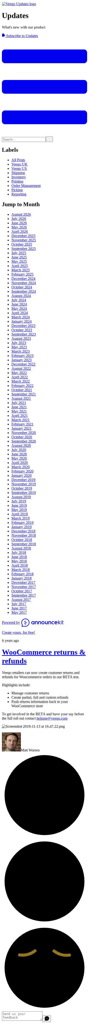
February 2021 (22, 424)
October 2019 (21, 488)
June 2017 (19, 608)
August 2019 (21, 497)
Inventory (18, 177)
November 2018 (23, 535)
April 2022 (19, 377)
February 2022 (22, 386)
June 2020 (19, 454)
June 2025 (19, 257)
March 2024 (20, 317)
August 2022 (21, 368)
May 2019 (19, 510)
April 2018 (19, 565)
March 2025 (20, 270)
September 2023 (23, 334)
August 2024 (21, 296)
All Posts (18, 160)
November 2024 (23, 283)
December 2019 (23, 480)
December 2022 (23, 364)
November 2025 (23, 240)
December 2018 (23, 531)
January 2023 (21, 360)
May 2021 (19, 411)
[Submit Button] (49, 139)
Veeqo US (19, 168)
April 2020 (19, 463)
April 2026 (19, 231)
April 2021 (19, 416)
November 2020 (23, 433)
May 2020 (19, 458)
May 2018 (19, 561)
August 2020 (21, 446)
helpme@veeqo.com (52, 718)
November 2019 (23, 484)
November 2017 (23, 587)
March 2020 (20, 467)
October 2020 (21, 437)
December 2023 (23, 326)
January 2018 (21, 578)
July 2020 (18, 450)
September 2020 (23, 441)
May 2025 (19, 261)
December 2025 (23, 236)
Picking (17, 190)
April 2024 (19, 313)
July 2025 (18, 253)
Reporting (18, 194)
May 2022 (19, 373)
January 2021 (21, 428)
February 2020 (22, 471)
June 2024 (19, 304)
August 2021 (21, 398)
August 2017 (21, 600)
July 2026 (18, 219)
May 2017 (19, 612)
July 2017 (18, 604)
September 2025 (23, 249)
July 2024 (18, 300)
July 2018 (18, 553)
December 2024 (23, 279)
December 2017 (23, 582)
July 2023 (18, 343)
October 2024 (21, 287)
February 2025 (22, 274)
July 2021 (18, 403)
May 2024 (19, 309)
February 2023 (22, 356)
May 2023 (19, 347)
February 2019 (22, 523)
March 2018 (20, 570)
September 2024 (23, 291)
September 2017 (23, 595)
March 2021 (20, 420)
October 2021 (21, 390)
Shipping (18, 173)
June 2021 (19, 407)
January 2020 (21, 475)
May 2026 (19, 227)
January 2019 (21, 527)
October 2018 (21, 540)
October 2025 (21, 244)
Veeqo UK (19, 164)
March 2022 (20, 381)
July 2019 (18, 501)
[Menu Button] (44, 134)
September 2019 (23, 493)
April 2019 (19, 514)
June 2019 (19, 505)
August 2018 (21, 548)
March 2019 (20, 518)
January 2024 (21, 321)
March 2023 (20, 351)
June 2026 (19, 223)
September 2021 (23, 394)
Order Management (26, 186)
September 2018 (23, 544)
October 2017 (21, 591)
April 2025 (19, 266)
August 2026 (21, 214)
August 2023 (21, 338)
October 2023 (21, 330)
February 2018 (22, 574)
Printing (17, 181)
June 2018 (19, 557)
